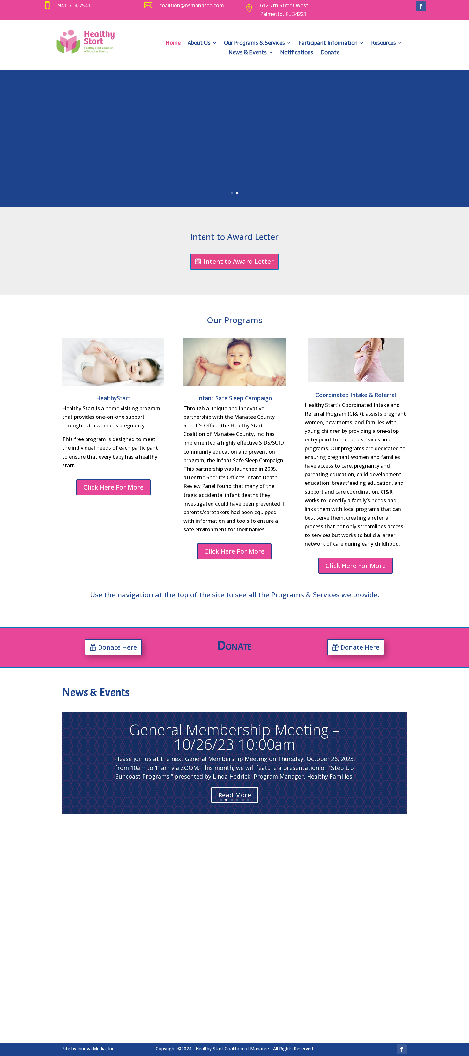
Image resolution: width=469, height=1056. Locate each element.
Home (173, 43)
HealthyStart (113, 398)
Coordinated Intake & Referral (356, 395)
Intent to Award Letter (239, 261)
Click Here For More (113, 487)
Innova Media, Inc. (96, 1048)
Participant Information (328, 43)
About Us (199, 43)
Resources (383, 43)
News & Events (247, 53)
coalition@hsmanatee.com (191, 5)
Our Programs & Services (254, 43)
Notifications (296, 53)
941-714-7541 (74, 5)
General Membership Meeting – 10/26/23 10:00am (234, 737)
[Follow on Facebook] (421, 6)
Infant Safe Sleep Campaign (234, 398)
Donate (329, 53)
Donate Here (117, 647)
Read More (234, 795)
